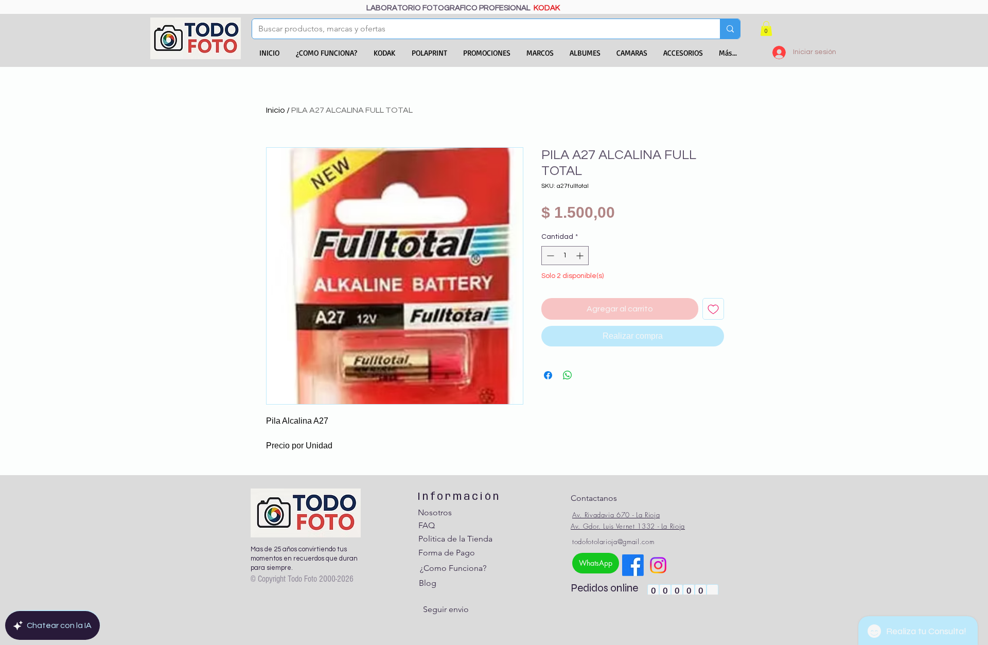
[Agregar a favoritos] (713, 309)
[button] (766, 28)
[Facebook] (633, 565)
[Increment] (580, 256)
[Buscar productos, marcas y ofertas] (730, 29)
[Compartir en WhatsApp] (567, 375)
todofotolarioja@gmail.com (613, 541)
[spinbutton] (565, 256)
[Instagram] (658, 565)
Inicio (275, 110)
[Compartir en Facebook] (548, 375)
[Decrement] (549, 256)
